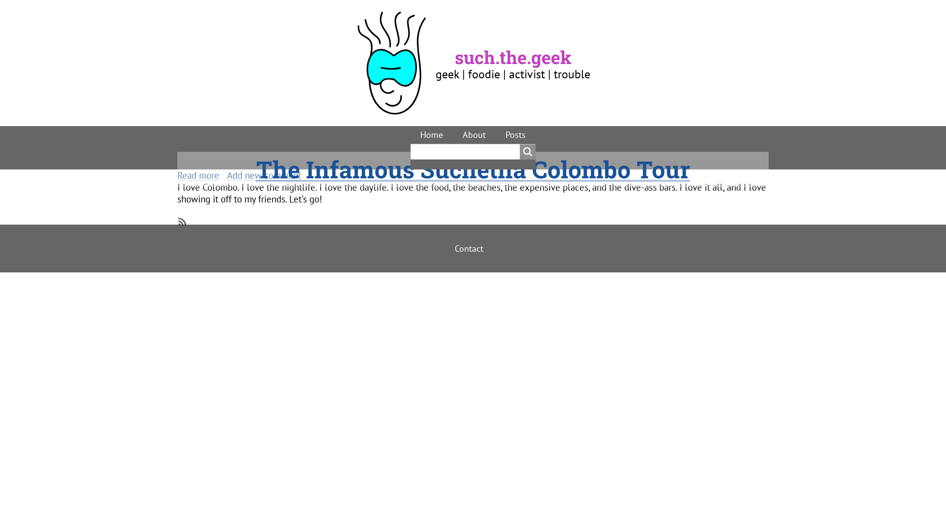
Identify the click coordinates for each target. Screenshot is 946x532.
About (474, 134)
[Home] (396, 63)
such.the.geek (513, 57)
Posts (516, 134)
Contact (469, 248)
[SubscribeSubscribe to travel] (181, 221)
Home (431, 134)
